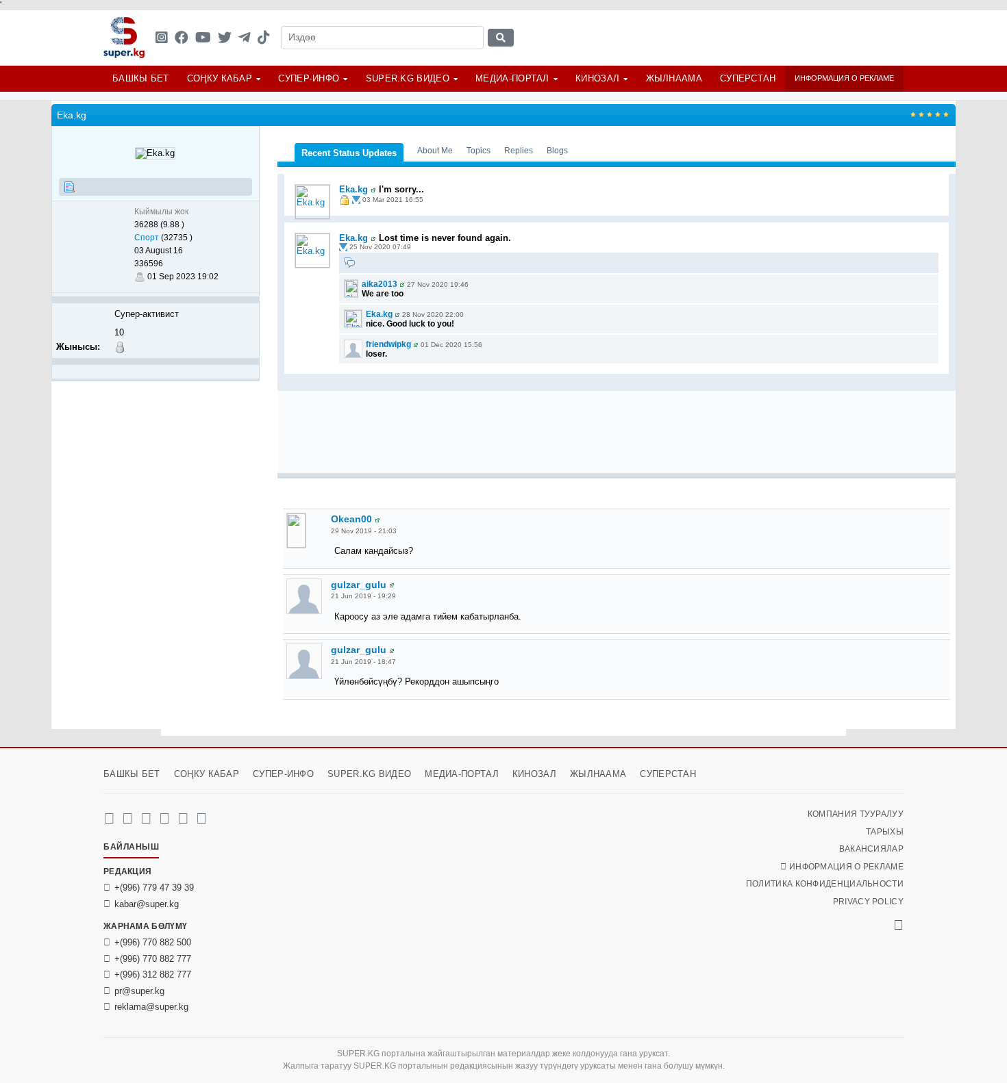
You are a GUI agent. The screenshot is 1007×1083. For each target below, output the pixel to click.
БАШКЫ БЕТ (140, 78)
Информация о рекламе (844, 78)
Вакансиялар (871, 849)
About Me (435, 150)
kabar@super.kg (146, 904)
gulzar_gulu (358, 584)
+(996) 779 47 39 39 (154, 887)
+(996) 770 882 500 (152, 942)
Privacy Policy (868, 901)
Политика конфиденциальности (825, 884)
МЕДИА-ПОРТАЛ (512, 78)
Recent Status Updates (349, 153)
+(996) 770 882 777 (152, 959)
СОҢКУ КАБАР (219, 78)
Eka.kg (353, 189)
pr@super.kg (139, 991)
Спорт (146, 237)
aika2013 (379, 284)
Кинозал (597, 78)
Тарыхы (885, 832)
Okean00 (351, 518)
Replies (518, 150)
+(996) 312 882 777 (152, 974)
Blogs (557, 150)
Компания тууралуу (856, 814)
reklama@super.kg (151, 1007)
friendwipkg (388, 344)
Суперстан (748, 78)
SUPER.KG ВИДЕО (407, 78)
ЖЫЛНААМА (674, 78)
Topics (478, 150)
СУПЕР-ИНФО (308, 78)
